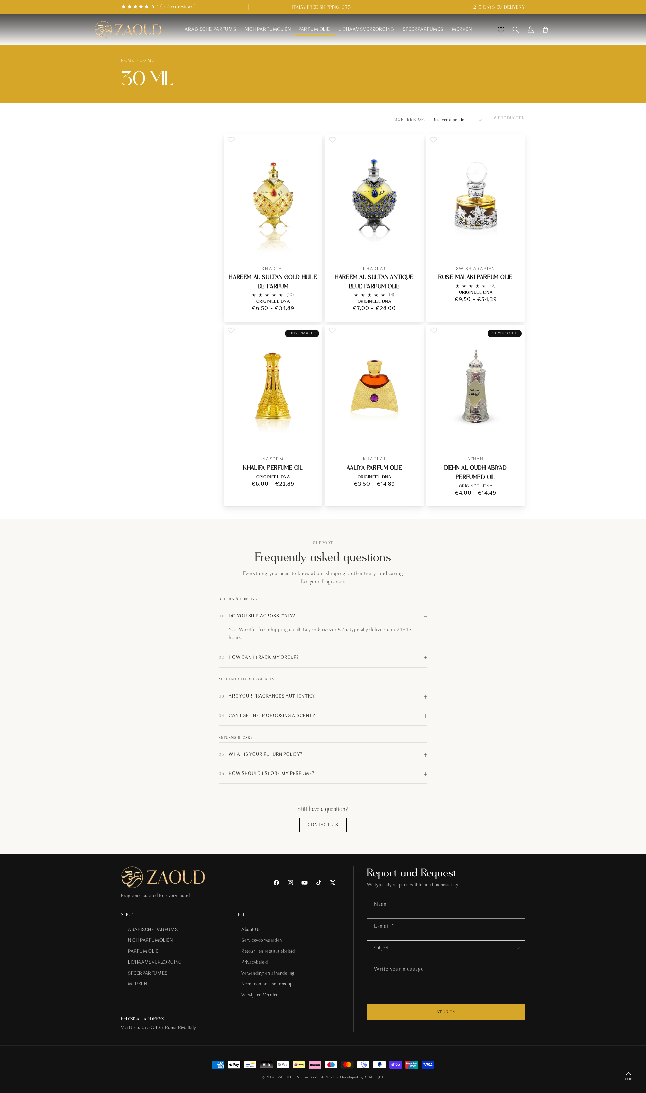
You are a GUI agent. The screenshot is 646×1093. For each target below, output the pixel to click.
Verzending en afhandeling (268, 973)
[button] (515, 29)
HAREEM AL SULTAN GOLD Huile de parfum (273, 281)
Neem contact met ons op (267, 984)
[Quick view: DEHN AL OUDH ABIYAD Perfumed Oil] (514, 437)
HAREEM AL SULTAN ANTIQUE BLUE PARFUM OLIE (374, 281)
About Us (251, 930)
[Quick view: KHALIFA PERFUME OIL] (311, 437)
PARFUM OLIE (143, 951)
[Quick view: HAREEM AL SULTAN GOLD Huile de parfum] (311, 247)
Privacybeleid (254, 962)
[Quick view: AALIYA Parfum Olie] (413, 437)
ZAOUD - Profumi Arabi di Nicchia (308, 1077)
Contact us (323, 825)
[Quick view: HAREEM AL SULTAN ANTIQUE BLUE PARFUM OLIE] (413, 247)
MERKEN (137, 984)
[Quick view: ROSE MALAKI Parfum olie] (514, 247)
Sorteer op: (410, 120)
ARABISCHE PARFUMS (153, 930)
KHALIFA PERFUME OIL (273, 468)
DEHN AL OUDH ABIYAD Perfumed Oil (475, 472)
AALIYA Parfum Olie (374, 468)
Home (127, 61)
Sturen (445, 1012)
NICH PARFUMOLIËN (150, 940)
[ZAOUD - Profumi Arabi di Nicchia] (128, 29)
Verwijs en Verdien (260, 995)
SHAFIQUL (374, 1077)
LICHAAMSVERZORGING (155, 962)
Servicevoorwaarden (261, 940)
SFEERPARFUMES (148, 973)
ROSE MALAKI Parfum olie (475, 277)
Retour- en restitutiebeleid (268, 951)
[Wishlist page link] (501, 29)
